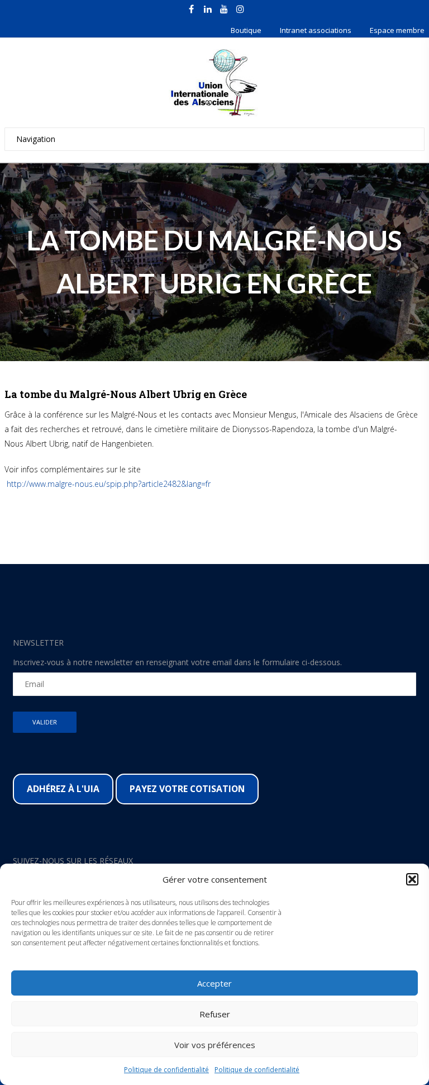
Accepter (214, 983)
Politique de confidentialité (166, 1069)
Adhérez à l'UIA (63, 789)
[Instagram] (240, 9)
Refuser (214, 1014)
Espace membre (397, 30)
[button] (412, 879)
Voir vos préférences (214, 1044)
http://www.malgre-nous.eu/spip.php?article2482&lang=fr (107, 483)
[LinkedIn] (207, 9)
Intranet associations (315, 30)
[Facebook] (191, 9)
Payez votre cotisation (187, 789)
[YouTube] (224, 9)
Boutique (246, 30)
